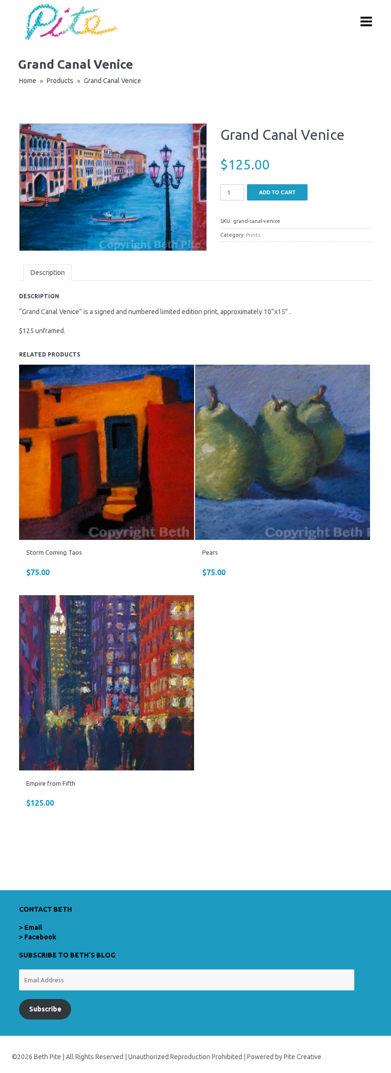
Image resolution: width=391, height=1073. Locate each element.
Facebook (40, 937)
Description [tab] (48, 272)
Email (33, 927)
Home (27, 80)
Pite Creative (302, 1057)
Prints (253, 235)
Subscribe (45, 1009)
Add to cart (277, 192)
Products (60, 80)
